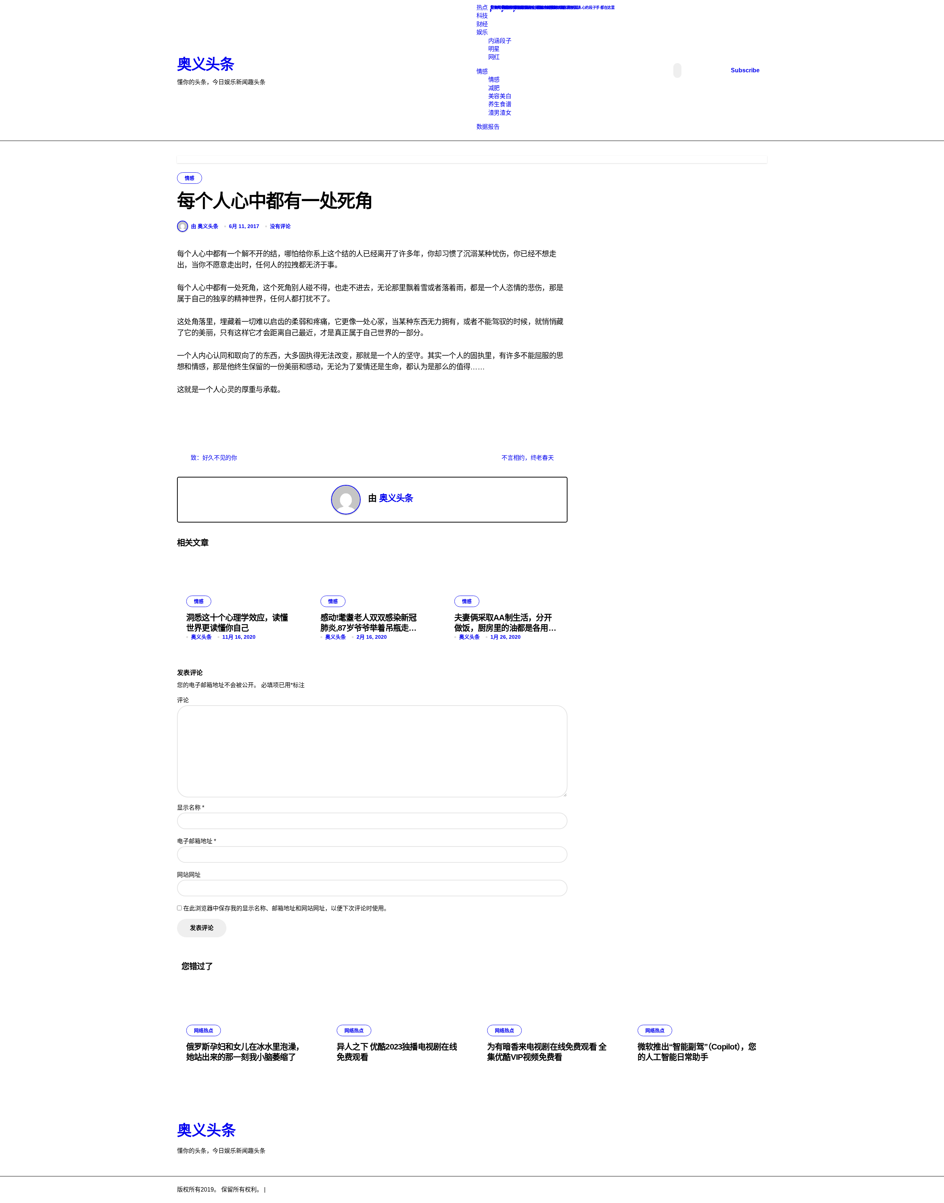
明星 (494, 49)
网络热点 (203, 1030)
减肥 (494, 88)
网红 (494, 57)
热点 (482, 7)
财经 (482, 24)
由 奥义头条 (204, 226)
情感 (482, 71)
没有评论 (280, 226)
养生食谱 (499, 104)
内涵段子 (499, 41)
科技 (482, 16)
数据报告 (487, 127)
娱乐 (482, 32)
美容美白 (499, 96)
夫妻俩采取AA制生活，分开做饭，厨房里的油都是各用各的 (505, 628)
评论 (183, 700)
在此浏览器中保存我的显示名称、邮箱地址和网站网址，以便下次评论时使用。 (286, 908)
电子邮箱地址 (196, 841)
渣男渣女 (499, 113)
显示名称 (190, 807)
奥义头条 (205, 64)
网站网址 (189, 875)
